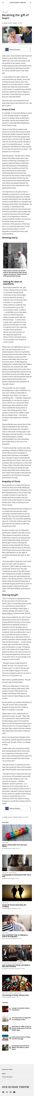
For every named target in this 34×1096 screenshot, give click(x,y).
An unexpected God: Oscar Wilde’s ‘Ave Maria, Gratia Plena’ (20, 1047)
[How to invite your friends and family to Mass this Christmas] (17, 953)
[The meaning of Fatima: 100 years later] (17, 983)
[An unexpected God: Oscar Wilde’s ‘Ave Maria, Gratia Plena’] (5, 1047)
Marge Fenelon (14, 49)
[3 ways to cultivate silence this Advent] (5, 1009)
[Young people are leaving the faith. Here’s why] (17, 863)
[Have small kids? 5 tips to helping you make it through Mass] (17, 923)
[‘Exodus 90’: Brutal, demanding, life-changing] (17, 893)
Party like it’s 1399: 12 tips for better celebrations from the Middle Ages (21, 1028)
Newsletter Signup (7, 1069)
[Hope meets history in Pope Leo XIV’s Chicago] (5, 1038)
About (4, 1073)
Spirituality (12, 872)
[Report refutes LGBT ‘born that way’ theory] (17, 832)
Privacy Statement (7, 1077)
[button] (3, 3)
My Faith (5, 12)
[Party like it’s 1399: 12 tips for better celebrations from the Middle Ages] (5, 1028)
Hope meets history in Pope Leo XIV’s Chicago (21, 1038)
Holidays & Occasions (10, 963)
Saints (11, 993)
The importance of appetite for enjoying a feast (21, 1018)
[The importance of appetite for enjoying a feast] (5, 1019)
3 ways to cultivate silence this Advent (20, 1009)
